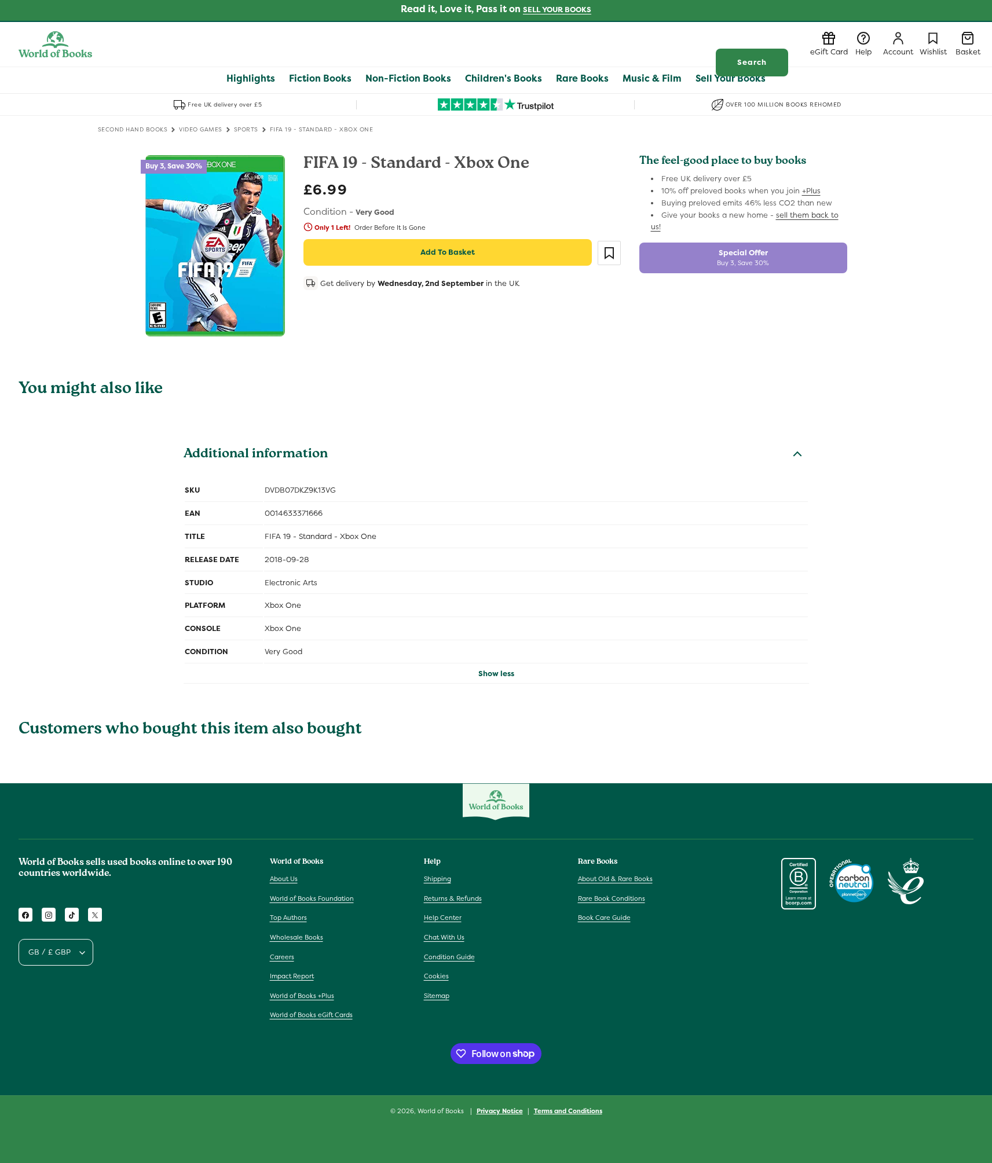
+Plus (811, 190)
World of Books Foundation (312, 898)
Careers (282, 956)
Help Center (443, 918)
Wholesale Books (296, 937)
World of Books (442, 1110)
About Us (284, 879)
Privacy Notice (500, 1110)
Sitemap (436, 995)
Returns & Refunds (453, 898)
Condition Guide (449, 956)
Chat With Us (444, 937)
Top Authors (288, 918)
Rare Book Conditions (611, 898)
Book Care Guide (604, 918)
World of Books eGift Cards (311, 1015)
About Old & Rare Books (615, 879)
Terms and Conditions (568, 1110)
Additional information (256, 455)
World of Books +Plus (302, 995)
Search (752, 62)
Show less (496, 673)
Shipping (437, 879)
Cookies (436, 976)
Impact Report (292, 976)
